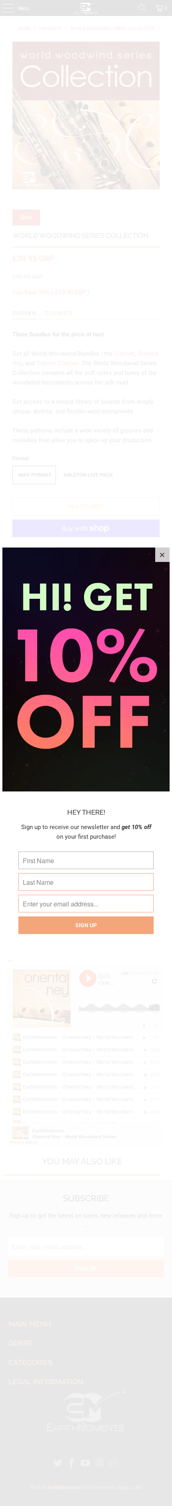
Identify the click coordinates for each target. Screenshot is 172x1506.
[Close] (162, 555)
